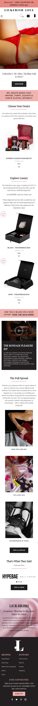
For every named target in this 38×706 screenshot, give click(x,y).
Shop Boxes (5, 659)
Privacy (21, 666)
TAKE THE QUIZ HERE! (23, 315)
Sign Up (19, 694)
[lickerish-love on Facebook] (12, 699)
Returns (21, 663)
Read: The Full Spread (9, 666)
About (3, 670)
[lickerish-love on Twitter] (17, 699)
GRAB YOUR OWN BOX (19, 449)
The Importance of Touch (19, 541)
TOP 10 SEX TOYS (19, 495)
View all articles (19, 550)
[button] (19, 168)
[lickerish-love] (19, 650)
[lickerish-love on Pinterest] (21, 699)
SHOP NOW (19, 84)
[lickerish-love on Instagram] (25, 699)
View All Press (19, 587)
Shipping (22, 670)
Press (3, 674)
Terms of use (23, 659)
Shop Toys (5, 663)
